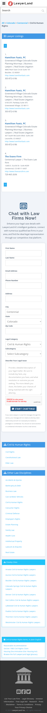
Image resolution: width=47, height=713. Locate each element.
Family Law (10, 530)
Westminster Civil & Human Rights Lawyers (23, 622)
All (3, 23)
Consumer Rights (12, 508)
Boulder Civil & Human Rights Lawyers (21, 580)
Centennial (22, 23)
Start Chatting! (24, 408)
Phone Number (11, 280)
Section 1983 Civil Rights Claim (16, 648)
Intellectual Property (14, 541)
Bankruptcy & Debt (13, 485)
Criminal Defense (13, 513)
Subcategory (10, 348)
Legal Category (11, 339)
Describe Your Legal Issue (16, 360)
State (7, 316)
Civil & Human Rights (18, 444)
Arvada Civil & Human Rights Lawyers (21, 569)
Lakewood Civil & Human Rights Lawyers (22, 606)
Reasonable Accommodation (15, 645)
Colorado (10, 23)
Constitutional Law (13, 457)
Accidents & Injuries (14, 480)
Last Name (9, 258)
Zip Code (9, 326)
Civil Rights (10, 452)
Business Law (11, 491)
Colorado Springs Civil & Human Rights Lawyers (21, 587)
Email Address (11, 271)
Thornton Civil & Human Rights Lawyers (21, 617)
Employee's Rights (13, 519)
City (7, 307)
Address (8, 293)
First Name (10, 248)
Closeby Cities (11, 562)
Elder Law (9, 463)
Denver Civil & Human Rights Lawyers (21, 594)
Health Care (10, 536)
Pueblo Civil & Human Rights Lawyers (21, 611)
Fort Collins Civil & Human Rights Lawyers (22, 600)
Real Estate (10, 552)
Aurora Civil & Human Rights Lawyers (21, 575)
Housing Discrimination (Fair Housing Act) (20, 651)
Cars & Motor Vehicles (14, 497)
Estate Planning (12, 524)
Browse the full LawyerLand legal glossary (20, 654)
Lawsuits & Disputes (14, 547)
